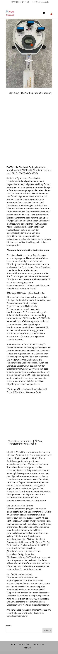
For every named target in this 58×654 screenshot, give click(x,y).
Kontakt (27, 647)
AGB (13, 644)
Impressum (39, 644)
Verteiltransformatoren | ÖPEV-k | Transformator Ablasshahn (26, 442)
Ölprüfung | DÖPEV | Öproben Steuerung (29, 92)
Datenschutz (24, 644)
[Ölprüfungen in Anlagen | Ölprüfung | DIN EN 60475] (29, 161)
